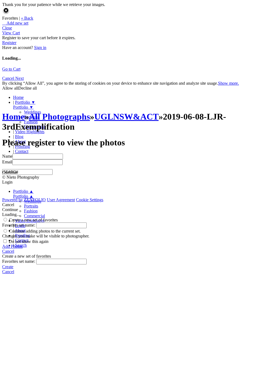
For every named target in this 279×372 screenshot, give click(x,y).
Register (9, 42)
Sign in (40, 47)
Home (18, 97)
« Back (27, 18)
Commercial (34, 216)
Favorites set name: (19, 225)
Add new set (15, 23)
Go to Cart (11, 69)
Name (7, 156)
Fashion (31, 211)
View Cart (11, 33)
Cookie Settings (89, 199)
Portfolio (25, 102)
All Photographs (59, 116)
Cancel (8, 78)
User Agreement (61, 199)
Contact (21, 151)
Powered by (24, 199)
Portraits (31, 206)
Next (19, 78)
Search (21, 245)
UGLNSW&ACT (126, 116)
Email (7, 162)
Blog (19, 136)
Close (7, 28)
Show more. (228, 83)
